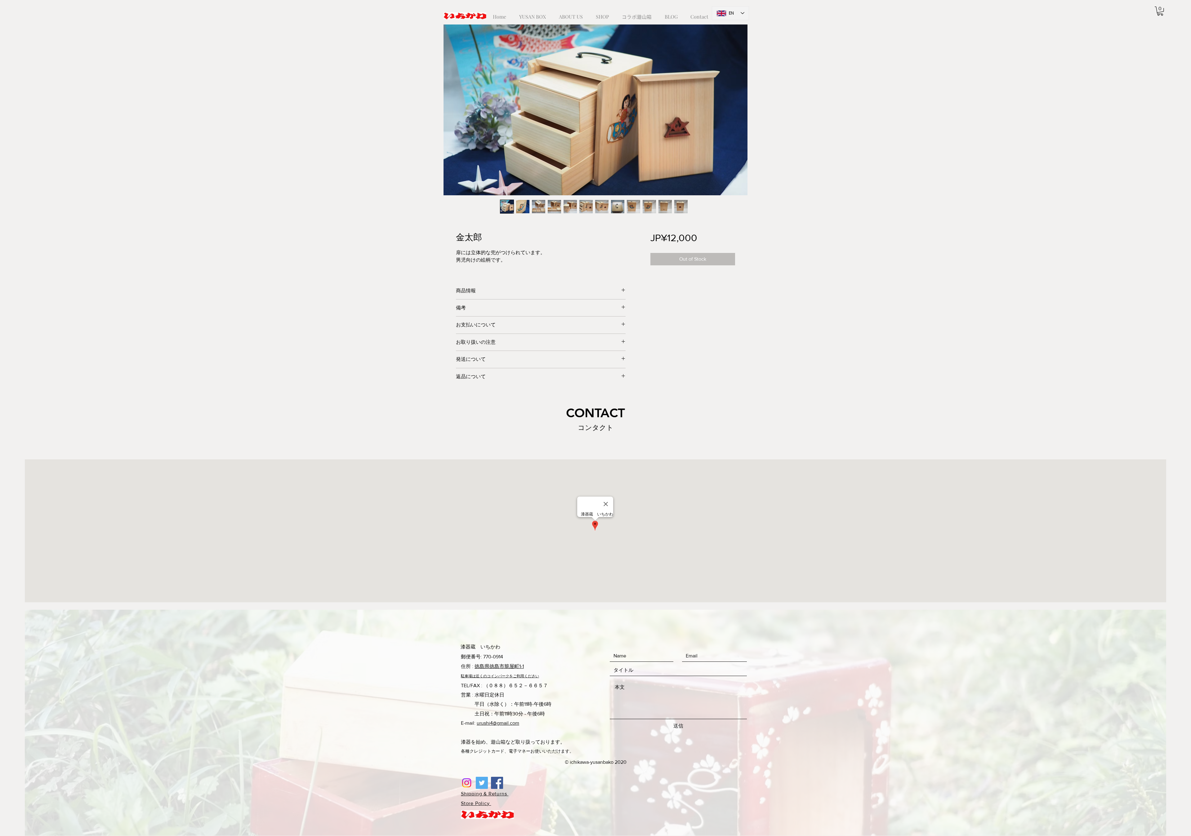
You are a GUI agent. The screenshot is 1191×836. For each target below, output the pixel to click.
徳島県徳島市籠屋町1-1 (499, 666)
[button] (1160, 11)
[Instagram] (467, 783)
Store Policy (476, 803)
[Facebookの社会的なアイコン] (497, 783)
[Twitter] (482, 783)
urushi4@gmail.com (498, 723)
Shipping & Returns (484, 793)
